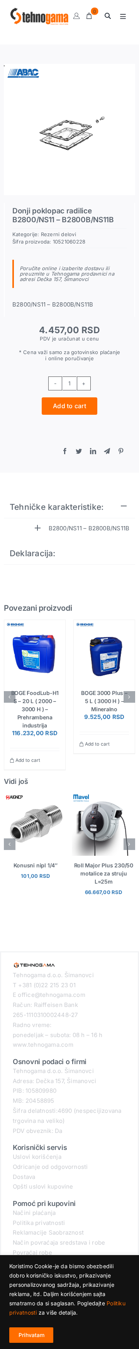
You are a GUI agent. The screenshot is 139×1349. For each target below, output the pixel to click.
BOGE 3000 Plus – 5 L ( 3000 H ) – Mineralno (104, 701)
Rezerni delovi (58, 234)
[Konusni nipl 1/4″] (35, 796)
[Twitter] (79, 451)
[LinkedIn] (93, 451)
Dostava (24, 1176)
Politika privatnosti (39, 1222)
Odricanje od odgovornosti (50, 1166)
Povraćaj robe (32, 1252)
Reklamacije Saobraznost (48, 1232)
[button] (9, 697)
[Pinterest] (121, 451)
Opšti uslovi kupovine (43, 1186)
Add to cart (69, 406)
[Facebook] (65, 451)
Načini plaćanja (34, 1212)
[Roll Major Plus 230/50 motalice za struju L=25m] (103, 796)
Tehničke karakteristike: (56, 507)
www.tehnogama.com (43, 1044)
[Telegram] (107, 451)
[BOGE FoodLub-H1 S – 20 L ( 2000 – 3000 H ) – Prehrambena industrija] (34, 650)
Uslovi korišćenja (37, 1156)
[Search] (108, 16)
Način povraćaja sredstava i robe (59, 1242)
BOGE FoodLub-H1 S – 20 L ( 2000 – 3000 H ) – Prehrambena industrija (35, 709)
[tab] (69, 507)
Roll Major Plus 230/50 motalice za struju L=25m (103, 873)
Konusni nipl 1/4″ (36, 865)
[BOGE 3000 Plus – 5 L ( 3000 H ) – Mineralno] (104, 650)
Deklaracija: (33, 553)
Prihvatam (31, 1335)
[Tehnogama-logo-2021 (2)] (39, 10)
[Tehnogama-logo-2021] (34, 963)
